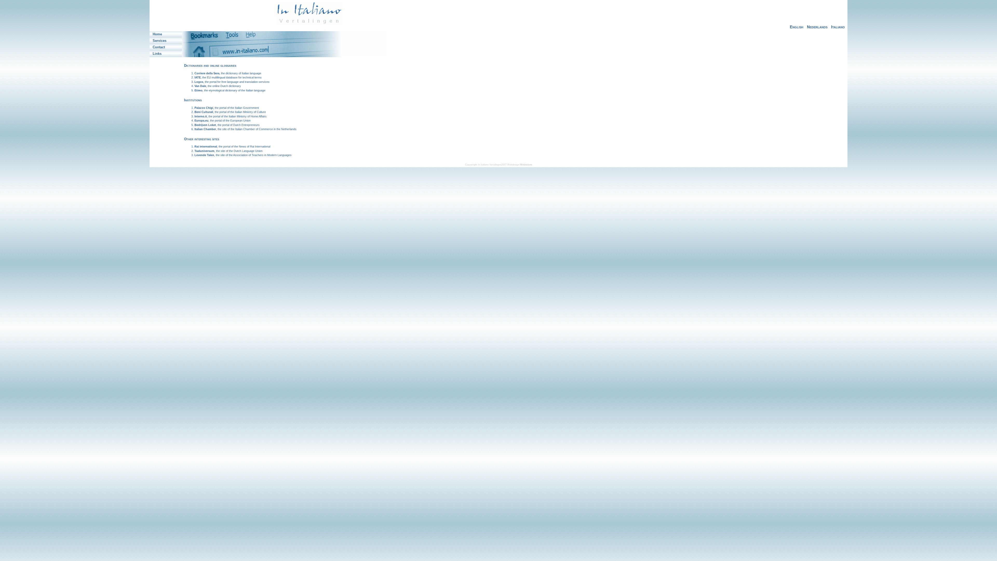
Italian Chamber (205, 129)
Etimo (198, 90)
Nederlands (817, 27)
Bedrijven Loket (205, 124)
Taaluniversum (204, 150)
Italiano (838, 27)
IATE (197, 77)
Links (157, 53)
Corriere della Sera (206, 73)
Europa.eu (201, 120)
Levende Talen (204, 155)
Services (159, 40)
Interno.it (200, 116)
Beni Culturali (203, 111)
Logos (198, 81)
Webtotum (526, 164)
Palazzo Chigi (203, 107)
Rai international (205, 146)
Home (157, 34)
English (796, 27)
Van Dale (200, 86)
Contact (159, 47)
